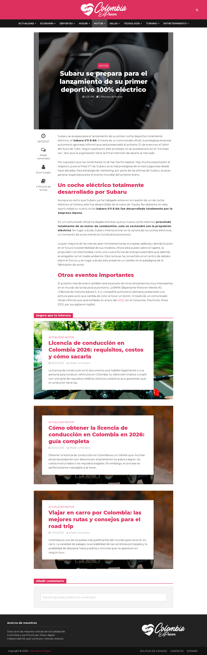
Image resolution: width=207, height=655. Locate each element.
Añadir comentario (43, 157)
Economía (46, 23)
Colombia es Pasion (40, 651)
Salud (113, 23)
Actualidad (26, 23)
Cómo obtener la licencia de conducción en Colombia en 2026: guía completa (96, 435)
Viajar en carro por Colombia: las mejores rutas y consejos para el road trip (95, 519)
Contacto (177, 651)
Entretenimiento (174, 23)
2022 (121, 300)
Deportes (66, 23)
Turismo (151, 23)
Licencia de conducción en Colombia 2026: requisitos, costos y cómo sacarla (96, 350)
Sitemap (192, 651)
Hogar (83, 23)
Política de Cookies (153, 651)
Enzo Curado (43, 172)
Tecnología (132, 23)
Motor (98, 23)
